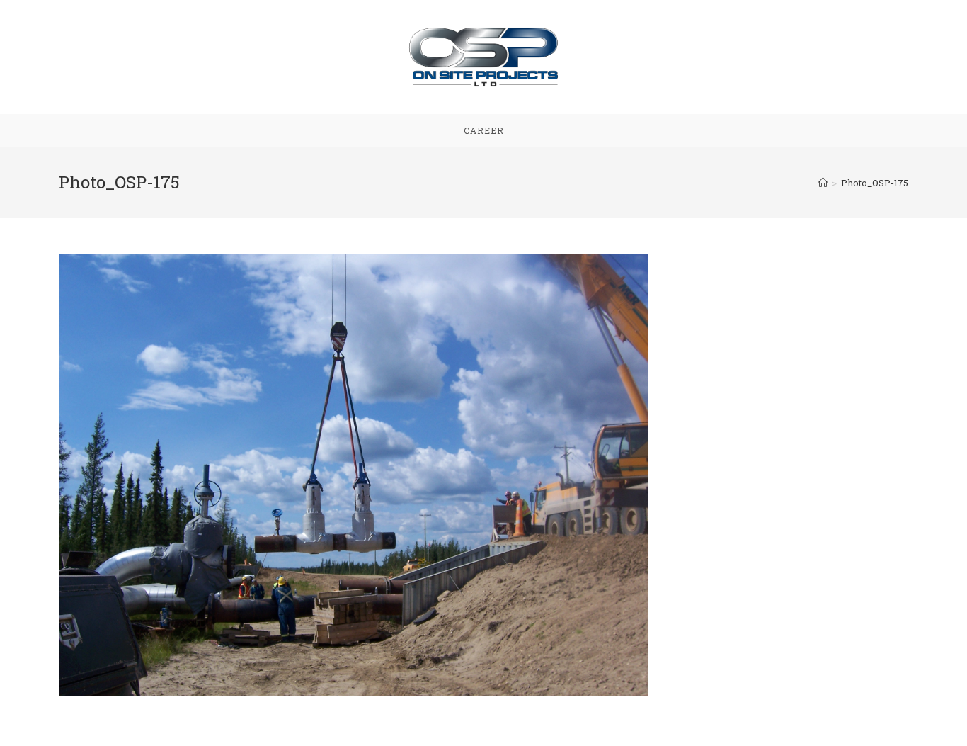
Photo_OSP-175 (874, 182)
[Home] (823, 182)
